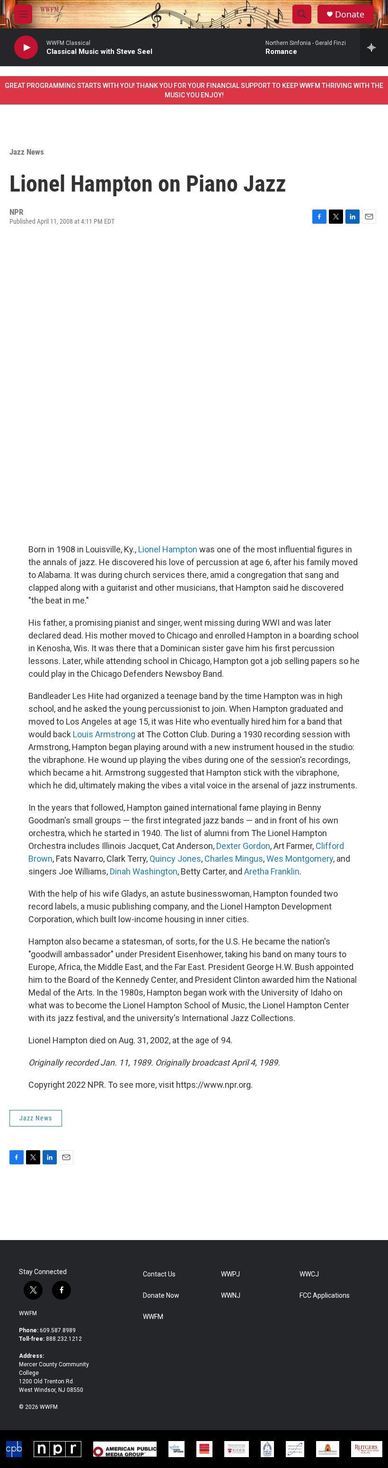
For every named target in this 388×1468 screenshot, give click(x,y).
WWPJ (230, 1274)
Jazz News (26, 152)
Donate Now (161, 1295)
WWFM (28, 1313)
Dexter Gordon (243, 846)
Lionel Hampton (167, 549)
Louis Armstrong (104, 734)
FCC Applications (325, 1295)
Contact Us (159, 1274)
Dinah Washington (143, 871)
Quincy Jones (175, 859)
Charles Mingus (233, 859)
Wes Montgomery (299, 859)
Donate (349, 14)
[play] (26, 47)
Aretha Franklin (272, 871)
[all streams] (374, 47)
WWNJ (230, 1295)
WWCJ (309, 1274)
